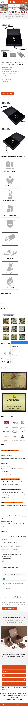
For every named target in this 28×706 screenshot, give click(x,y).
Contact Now (7, 93)
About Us (3, 687)
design (17, 552)
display (11, 546)
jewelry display (15, 549)
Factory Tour (17, 687)
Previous (2, 641)
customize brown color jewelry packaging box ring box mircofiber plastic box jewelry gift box (14, 655)
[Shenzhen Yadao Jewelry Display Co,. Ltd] (3, 2)
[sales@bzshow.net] (3, 561)
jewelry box (4, 552)
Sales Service (15, 346)
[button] (11, 11)
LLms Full (19, 699)
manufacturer (18, 546)
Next (26, 641)
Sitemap (9, 699)
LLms (14, 699)
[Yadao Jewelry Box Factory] (14, 8)
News (24, 687)
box (8, 549)
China (3, 549)
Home (6, 14)
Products (10, 687)
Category (11, 14)
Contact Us (4, 689)
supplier (11, 552)
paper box (23, 14)
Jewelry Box (16, 14)
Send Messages (9, 608)
